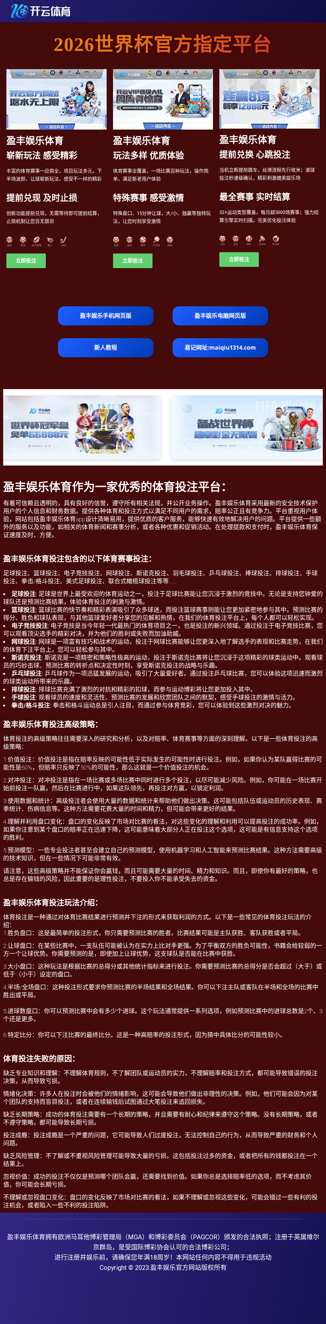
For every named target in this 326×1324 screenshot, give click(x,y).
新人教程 (105, 347)
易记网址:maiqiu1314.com (220, 347)
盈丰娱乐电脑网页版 (220, 315)
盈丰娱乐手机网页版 (105, 315)
